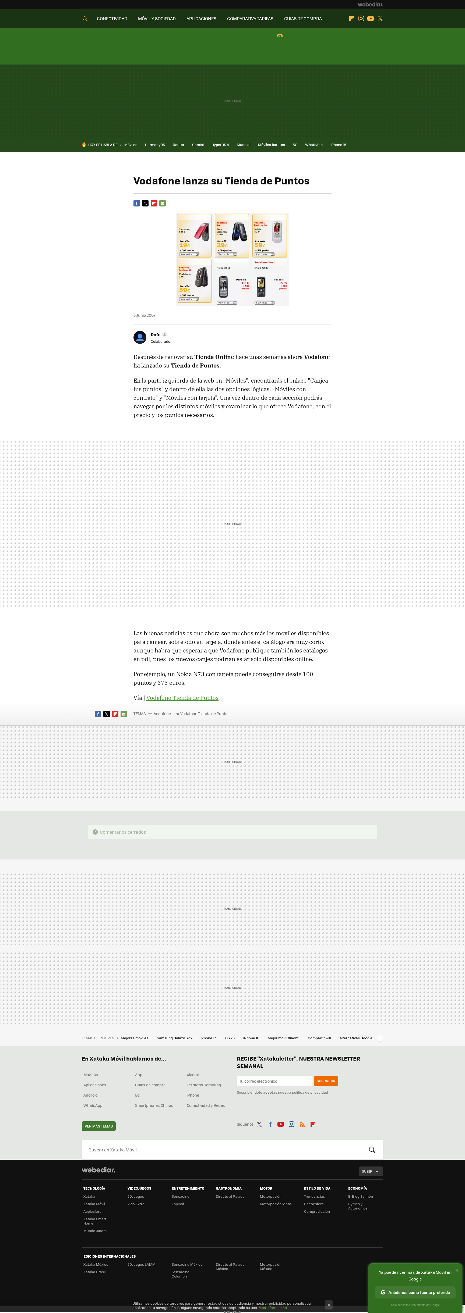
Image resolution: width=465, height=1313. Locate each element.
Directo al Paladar (231, 1196)
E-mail (162, 203)
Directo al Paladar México (231, 1266)
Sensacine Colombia (180, 1274)
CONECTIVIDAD (112, 18)
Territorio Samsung (204, 1084)
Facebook (136, 203)
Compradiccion (317, 1211)
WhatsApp (314, 144)
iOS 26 (229, 1037)
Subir (367, 1171)
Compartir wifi (320, 1037)
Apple (140, 1074)
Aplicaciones (94, 1084)
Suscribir (326, 1080)
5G (295, 144)
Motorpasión (270, 1196)
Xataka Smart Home (94, 1221)
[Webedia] (370, 4)
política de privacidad (310, 1092)
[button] (158, 334)
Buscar (372, 1149)
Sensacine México (187, 1264)
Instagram (361, 18)
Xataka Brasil (94, 1271)
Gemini (198, 144)
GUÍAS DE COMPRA (303, 18)
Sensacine (180, 1196)
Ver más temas (99, 1126)
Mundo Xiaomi (95, 1230)
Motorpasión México (270, 1266)
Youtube (370, 18)
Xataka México (95, 1264)
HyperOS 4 (220, 144)
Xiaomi (193, 1074)
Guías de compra (150, 1084)
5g (137, 1095)
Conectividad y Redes (206, 1105)
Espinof (178, 1203)
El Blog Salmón (360, 1196)
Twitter (380, 18)
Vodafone (162, 713)
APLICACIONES (201, 18)
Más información (273, 1307)
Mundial (243, 144)
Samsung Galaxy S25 (175, 1037)
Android (90, 1095)
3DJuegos (136, 1196)
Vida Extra (136, 1203)
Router (178, 144)
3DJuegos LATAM (142, 1264)
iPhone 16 (251, 1037)
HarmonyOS (155, 144)
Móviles (130, 144)
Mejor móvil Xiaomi (284, 1037)
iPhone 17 (208, 1037)
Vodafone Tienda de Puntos (182, 697)
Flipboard (351, 18)
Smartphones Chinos (154, 1105)
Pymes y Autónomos (358, 1206)
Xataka (89, 1196)
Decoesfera (314, 1203)
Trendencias (314, 1196)
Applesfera (92, 1211)
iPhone (193, 1095)
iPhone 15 (338, 144)
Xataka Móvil (94, 1203)
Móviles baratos (271, 144)
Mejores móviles (135, 1037)
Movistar (91, 1074)
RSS (302, 1123)
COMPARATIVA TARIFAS (250, 18)
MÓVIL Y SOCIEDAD (157, 18)
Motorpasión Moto (275, 1203)
